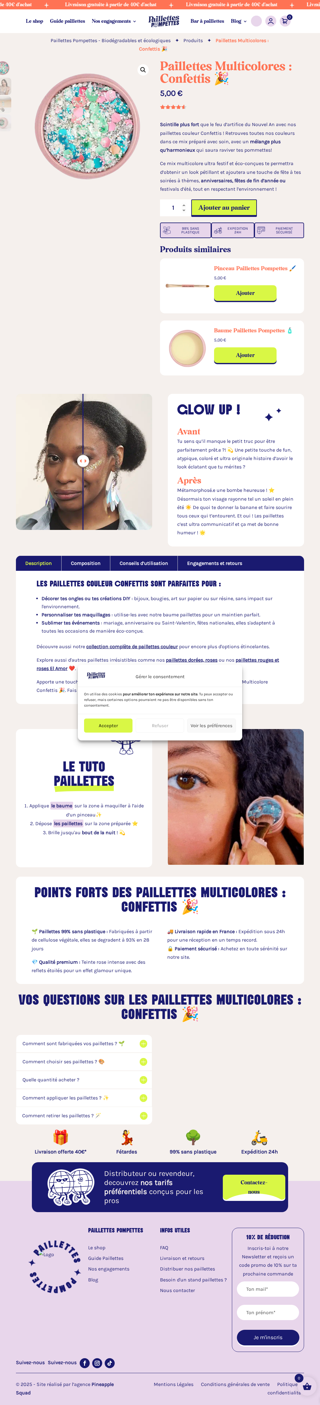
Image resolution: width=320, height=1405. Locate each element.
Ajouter (245, 293)
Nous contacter (177, 1290)
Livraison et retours (182, 1258)
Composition (86, 563)
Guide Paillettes (105, 1258)
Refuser (160, 725)
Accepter (108, 725)
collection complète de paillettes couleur (132, 646)
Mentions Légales (173, 1384)
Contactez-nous (254, 1187)
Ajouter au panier (224, 207)
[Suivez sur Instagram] (97, 1363)
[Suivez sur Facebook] (85, 1363)
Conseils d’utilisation (144, 563)
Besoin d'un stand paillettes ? (193, 1280)
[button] (143, 70)
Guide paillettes (67, 21)
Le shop (34, 21)
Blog (236, 21)
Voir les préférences (211, 725)
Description (38, 563)
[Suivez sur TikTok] (110, 1363)
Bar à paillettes (207, 21)
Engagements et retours (214, 563)
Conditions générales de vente (235, 1384)
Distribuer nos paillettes (187, 1269)
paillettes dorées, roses (192, 660)
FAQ (164, 1248)
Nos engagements (111, 21)
